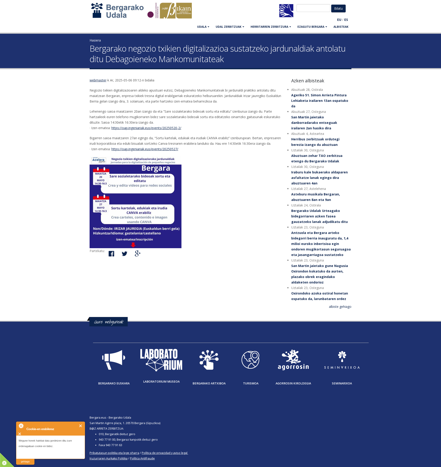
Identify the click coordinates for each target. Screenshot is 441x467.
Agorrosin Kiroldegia (293, 383)
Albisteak (341, 27)
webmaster (98, 80)
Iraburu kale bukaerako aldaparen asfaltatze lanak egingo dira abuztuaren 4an (319, 177)
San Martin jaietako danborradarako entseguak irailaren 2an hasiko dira (314, 122)
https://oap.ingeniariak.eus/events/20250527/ (144, 149)
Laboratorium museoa (161, 382)
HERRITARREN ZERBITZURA (269, 27)
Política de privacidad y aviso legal (164, 453)
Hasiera (95, 40)
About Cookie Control (20, 426)
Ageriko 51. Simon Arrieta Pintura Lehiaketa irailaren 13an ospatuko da (319, 100)
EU (339, 19)
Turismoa (250, 383)
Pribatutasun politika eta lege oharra (114, 453)
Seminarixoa (342, 383)
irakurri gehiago (25, 458)
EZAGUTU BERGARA (310, 27)
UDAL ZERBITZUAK (228, 27)
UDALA (201, 27)
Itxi (80, 425)
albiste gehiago (340, 306)
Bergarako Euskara (114, 383)
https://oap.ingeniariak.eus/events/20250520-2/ (146, 128)
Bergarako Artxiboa (209, 383)
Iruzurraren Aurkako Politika (108, 458)
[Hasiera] (144, 13)
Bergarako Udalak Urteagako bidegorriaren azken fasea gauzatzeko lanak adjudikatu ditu (319, 216)
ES (346, 19)
